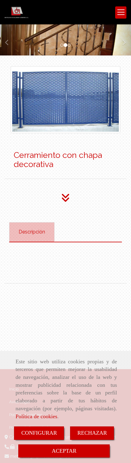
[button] (10, 39)
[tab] (32, 232)
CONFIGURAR (39, 433)
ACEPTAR (64, 451)
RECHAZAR (92, 433)
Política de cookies (36, 416)
